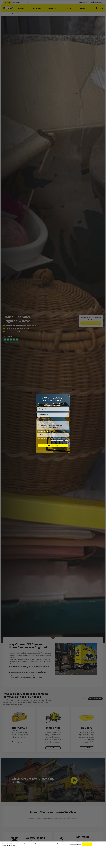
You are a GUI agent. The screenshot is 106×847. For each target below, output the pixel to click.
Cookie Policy (60, 440)
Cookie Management (75, 844)
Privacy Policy (53, 440)
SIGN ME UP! (53, 445)
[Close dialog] (69, 396)
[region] (53, 844)
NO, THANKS (53, 449)
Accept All (87, 844)
